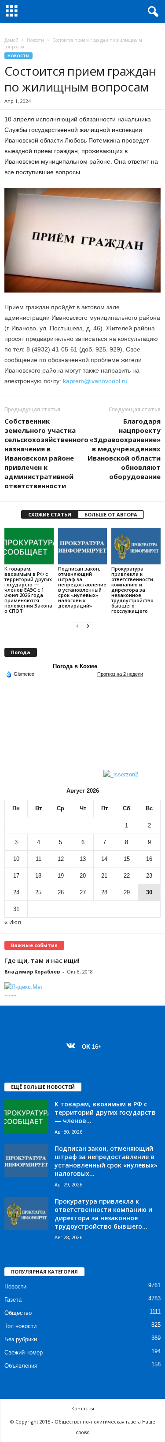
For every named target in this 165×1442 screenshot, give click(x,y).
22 (127, 875)
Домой (11, 40)
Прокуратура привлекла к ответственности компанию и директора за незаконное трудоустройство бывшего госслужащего (132, 589)
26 (61, 892)
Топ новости (20, 1326)
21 (104, 875)
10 (16, 859)
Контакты (82, 1408)
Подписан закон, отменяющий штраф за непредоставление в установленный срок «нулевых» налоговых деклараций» (82, 587)
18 (38, 875)
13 (83, 859)
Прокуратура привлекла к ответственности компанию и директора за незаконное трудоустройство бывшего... (103, 1213)
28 (104, 892)
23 (149, 875)
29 (127, 892)
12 (61, 859)
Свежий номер (23, 1352)
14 (104, 859)
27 (83, 892)
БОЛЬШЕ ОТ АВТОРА (110, 514)
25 (38, 892)
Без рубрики (20, 1339)
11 (38, 859)
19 (61, 875)
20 (83, 875)
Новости (35, 40)
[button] (151, 12)
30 (149, 892)
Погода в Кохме (75, 666)
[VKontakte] (73, 1046)
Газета (13, 1299)
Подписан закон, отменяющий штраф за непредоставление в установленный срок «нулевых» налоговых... (106, 1161)
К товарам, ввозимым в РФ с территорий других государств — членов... (105, 1112)
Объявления (20, 1365)
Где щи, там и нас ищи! (42, 960)
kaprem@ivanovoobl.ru (95, 380)
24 (16, 892)
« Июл (12, 922)
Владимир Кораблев (32, 971)
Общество (18, 1313)
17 (16, 875)
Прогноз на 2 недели (120, 674)
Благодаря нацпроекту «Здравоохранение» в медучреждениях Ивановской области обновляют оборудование (124, 449)
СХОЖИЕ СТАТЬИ (49, 514)
